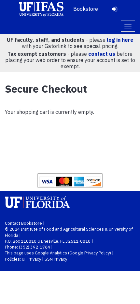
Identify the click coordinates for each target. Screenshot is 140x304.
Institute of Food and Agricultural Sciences (62, 229)
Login (114, 9)
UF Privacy (31, 259)
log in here (120, 40)
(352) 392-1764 (34, 247)
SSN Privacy (56, 259)
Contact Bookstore (23, 223)
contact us (101, 54)
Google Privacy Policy (89, 253)
